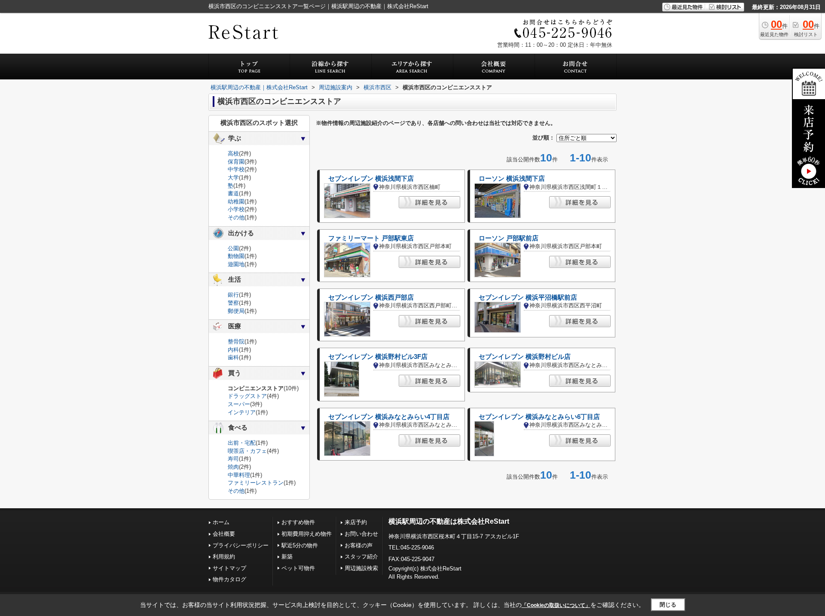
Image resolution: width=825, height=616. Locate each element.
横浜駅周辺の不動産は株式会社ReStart (448, 521)
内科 (233, 349)
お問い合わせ (361, 534)
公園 (233, 248)
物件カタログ (229, 579)
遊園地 (236, 264)
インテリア (242, 412)
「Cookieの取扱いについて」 (556, 605)
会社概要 (224, 534)
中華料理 (239, 475)
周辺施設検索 (361, 568)
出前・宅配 (242, 443)
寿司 (233, 458)
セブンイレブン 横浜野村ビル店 (525, 356)
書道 (233, 193)
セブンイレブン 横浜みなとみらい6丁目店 (539, 416)
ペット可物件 (298, 568)
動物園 (236, 256)
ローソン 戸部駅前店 (508, 238)
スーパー (239, 404)
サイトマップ (229, 568)
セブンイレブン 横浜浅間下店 (371, 178)
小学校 (236, 209)
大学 (233, 177)
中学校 (236, 169)
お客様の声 (359, 545)
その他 (236, 217)
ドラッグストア (247, 396)
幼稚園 (236, 201)
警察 (233, 303)
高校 (233, 153)
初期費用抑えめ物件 (306, 534)
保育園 (236, 161)
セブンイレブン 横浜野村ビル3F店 (378, 356)
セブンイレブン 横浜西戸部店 (371, 297)
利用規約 (224, 556)
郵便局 (236, 311)
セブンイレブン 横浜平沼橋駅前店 (528, 297)
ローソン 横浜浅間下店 (512, 178)
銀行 (233, 294)
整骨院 (236, 341)
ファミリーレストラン (256, 482)
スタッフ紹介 (361, 556)
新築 (287, 556)
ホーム (221, 522)
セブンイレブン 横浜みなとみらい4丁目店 (388, 416)
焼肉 (233, 467)
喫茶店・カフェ (247, 451)
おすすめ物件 (298, 522)
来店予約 (356, 522)
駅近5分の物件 (299, 545)
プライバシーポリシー (241, 545)
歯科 (233, 357)
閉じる (668, 604)
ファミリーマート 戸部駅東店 (371, 238)
